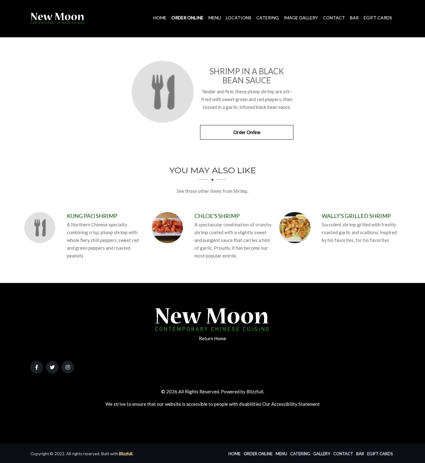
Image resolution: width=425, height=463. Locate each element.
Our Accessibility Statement (291, 404)
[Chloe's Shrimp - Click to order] (169, 227)
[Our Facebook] (36, 367)
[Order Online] (163, 92)
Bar (354, 17)
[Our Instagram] (68, 367)
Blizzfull (254, 391)
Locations (238, 17)
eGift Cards (378, 17)
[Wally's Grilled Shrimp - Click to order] (296, 227)
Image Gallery (301, 17)
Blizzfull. (126, 453)
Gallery (321, 453)
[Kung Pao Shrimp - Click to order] (41, 227)
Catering (267, 17)
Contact (334, 17)
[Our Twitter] (52, 367)
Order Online (187, 17)
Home (159, 17)
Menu (214, 17)
